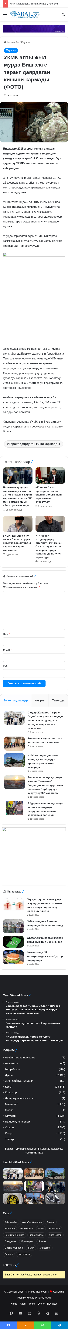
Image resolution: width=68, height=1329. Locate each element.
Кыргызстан (55, 1235)
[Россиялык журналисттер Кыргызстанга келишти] (14, 744)
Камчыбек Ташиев (14, 1235)
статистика (24, 1254)
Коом (8, 1086)
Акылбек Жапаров (32, 1222)
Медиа (9, 1110)
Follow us (9, 1265)
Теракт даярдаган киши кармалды (34, 444)
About (23, 1303)
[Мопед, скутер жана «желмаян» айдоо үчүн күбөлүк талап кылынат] (55, 1198)
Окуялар (26, 42)
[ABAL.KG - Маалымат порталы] (24, 14)
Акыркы (40, 700)
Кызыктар (11, 1092)
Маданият (11, 1104)
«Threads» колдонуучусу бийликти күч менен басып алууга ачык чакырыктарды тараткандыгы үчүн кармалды (49, 546)
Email (7, 650)
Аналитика (11, 1063)
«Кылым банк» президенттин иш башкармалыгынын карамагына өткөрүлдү (49, 494)
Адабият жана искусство (20, 1057)
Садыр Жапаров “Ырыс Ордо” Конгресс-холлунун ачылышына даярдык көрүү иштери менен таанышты (45, 720)
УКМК (31, 1248)
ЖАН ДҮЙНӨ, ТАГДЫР (19, 1080)
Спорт (9, 1133)
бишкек (9, 1254)
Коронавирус (36, 1235)
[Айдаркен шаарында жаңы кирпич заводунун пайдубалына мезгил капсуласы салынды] (14, 808)
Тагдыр (9, 1139)
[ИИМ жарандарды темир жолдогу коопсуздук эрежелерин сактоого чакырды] (14, 760)
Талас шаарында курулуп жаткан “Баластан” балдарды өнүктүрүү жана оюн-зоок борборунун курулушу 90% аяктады (45, 785)
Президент (27, 1241)
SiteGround (44, 1297)
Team (32, 1303)
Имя (6, 634)
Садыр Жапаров (14, 1248)
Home (14, 1303)
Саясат (9, 1127)
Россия (42, 1241)
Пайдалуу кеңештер (17, 1121)
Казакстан (54, 1228)
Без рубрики (12, 1069)
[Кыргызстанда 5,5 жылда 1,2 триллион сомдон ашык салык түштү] (13, 1198)
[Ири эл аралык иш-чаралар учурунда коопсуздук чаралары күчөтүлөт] (34, 1198)
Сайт (6, 666)
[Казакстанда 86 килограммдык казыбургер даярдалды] (13, 957)
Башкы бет (12, 42)
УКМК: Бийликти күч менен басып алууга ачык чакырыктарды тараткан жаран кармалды (17, 542)
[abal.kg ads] (34, 28)
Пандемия (10, 1241)
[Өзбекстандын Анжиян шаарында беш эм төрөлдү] (13, 926)
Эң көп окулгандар (16, 700)
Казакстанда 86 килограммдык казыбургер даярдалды (45, 956)
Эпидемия (44, 1248)
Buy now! (52, 1303)
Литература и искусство (19, 1098)
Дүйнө (9, 1075)
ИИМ (41, 1228)
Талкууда (58, 700)
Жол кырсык (26, 1228)
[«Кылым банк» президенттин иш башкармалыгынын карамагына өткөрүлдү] (50, 475)
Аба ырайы (11, 1222)
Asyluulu (58, 1291)
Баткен (51, 1222)
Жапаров (10, 1228)
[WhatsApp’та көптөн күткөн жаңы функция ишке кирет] (13, 942)
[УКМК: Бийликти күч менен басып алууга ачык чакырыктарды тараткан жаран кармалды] (17, 524)
